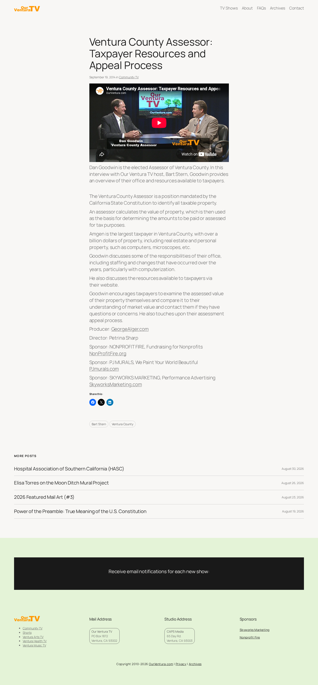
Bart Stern (99, 424)
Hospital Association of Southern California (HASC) (69, 469)
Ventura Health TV (35, 641)
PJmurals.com (104, 369)
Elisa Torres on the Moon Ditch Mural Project (61, 483)
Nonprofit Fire (250, 637)
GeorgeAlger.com (130, 329)
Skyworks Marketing (255, 630)
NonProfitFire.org (107, 353)
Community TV (129, 77)
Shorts (27, 632)
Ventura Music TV (34, 645)
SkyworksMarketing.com (115, 384)
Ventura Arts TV (33, 637)
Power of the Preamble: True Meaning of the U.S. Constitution (80, 511)
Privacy (181, 664)
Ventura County (122, 424)
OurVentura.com (161, 664)
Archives (195, 664)
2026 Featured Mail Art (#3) (44, 497)
